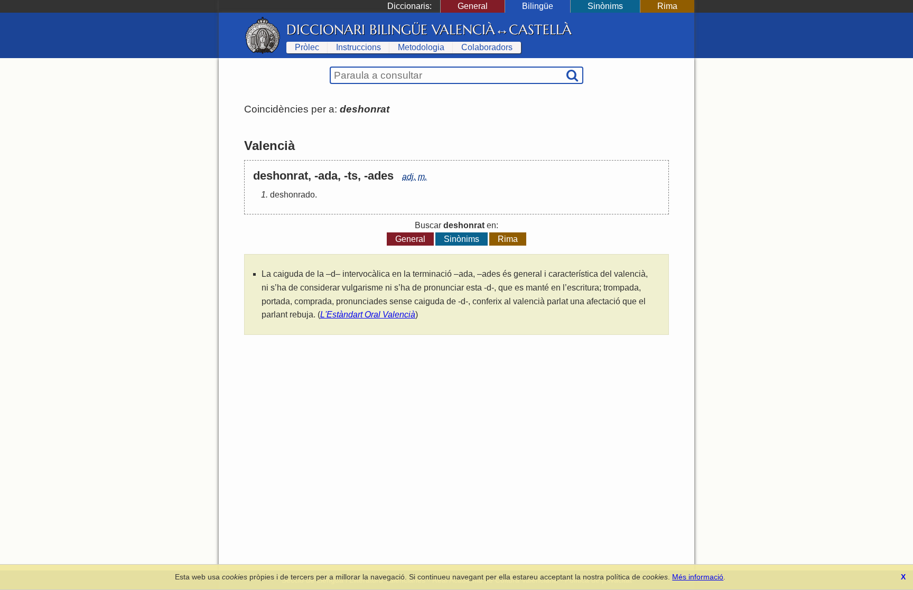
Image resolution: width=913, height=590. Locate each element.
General (473, 6)
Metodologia (421, 47)
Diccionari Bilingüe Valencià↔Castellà (429, 29)
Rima (667, 6)
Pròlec (307, 47)
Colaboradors (487, 47)
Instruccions (358, 47)
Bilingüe (537, 6)
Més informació (697, 577)
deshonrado (292, 194)
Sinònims (605, 6)
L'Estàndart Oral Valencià (367, 314)
